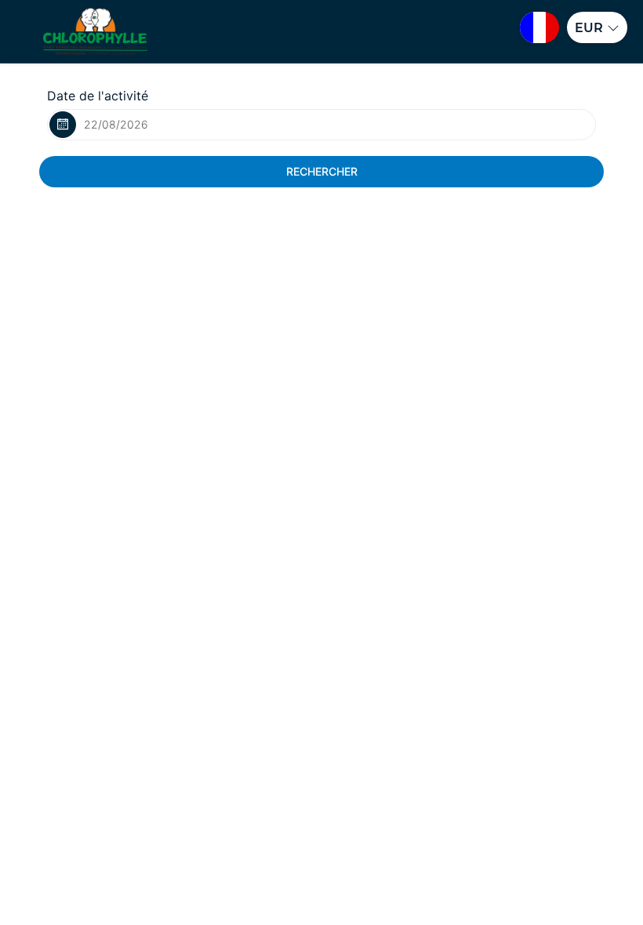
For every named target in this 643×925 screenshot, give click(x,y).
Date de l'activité (97, 95)
